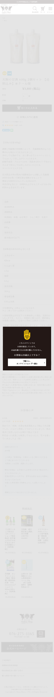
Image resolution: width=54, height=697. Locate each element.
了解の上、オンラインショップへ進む (27, 362)
